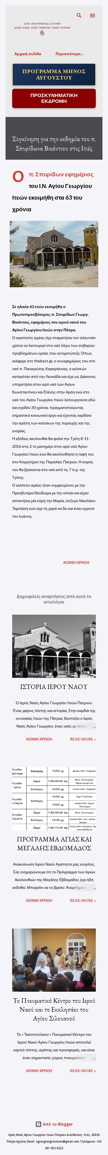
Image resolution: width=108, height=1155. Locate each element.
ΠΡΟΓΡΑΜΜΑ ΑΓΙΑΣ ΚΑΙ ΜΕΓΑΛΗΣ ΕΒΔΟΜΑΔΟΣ (54, 843)
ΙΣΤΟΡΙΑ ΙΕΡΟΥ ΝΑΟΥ (54, 686)
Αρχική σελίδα (27, 53)
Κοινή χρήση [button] (76, 562)
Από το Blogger (57, 1124)
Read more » (83, 739)
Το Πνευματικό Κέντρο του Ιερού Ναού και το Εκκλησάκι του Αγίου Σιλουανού (54, 1009)
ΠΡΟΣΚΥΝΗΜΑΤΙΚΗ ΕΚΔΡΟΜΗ (54, 98)
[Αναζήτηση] (79, 15)
